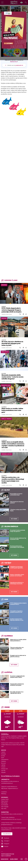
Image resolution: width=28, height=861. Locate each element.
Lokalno (3, 752)
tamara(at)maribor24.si (7, 819)
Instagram (6, 843)
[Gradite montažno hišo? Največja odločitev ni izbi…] (4, 621)
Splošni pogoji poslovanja (7, 854)
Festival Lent (4, 768)
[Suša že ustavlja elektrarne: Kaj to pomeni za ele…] (4, 540)
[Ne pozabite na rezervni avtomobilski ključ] (4, 496)
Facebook (6, 838)
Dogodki (3, 772)
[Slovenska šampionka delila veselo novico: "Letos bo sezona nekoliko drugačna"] (14, 360)
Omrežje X (6, 840)
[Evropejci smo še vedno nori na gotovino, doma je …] (4, 658)
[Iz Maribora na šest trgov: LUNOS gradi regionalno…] (4, 569)
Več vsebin (14, 518)
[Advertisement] (14, 182)
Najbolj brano (14, 859)
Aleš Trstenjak (4, 806)
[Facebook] (23, 314)
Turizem (3, 767)
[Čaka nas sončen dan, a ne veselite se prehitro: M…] (4, 650)
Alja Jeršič (3, 808)
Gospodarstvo (4, 759)
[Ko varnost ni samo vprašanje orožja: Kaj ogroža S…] (4, 532)
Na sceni (3, 763)
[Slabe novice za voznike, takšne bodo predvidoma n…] (4, 642)
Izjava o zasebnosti (6, 855)
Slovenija (3, 754)
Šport (2, 757)
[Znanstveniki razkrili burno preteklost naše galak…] (4, 686)
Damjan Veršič (5, 799)
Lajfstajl (3, 765)
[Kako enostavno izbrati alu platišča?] (4, 504)
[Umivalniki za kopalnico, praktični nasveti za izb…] (4, 613)
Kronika (3, 755)
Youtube (6, 846)
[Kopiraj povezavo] (25, 314)
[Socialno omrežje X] (20, 314)
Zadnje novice (4, 859)
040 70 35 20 (17, 819)
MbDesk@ (3, 793)
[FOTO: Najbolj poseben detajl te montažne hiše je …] (4, 605)
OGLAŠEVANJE (7, 833)
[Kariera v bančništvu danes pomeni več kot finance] (4, 577)
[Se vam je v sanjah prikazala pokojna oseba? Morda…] (4, 678)
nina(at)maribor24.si (6, 829)
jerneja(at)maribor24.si (6, 824)
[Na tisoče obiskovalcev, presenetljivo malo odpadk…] (4, 548)
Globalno (3, 761)
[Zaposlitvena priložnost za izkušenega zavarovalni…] (4, 585)
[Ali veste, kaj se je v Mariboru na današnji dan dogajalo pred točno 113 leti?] (14, 326)
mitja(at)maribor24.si (13, 788)
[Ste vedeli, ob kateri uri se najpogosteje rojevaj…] (4, 694)
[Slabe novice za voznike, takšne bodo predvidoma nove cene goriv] (14, 393)
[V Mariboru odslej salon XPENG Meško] (4, 512)
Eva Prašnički (4, 804)
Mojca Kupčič (4, 801)
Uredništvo (4, 791)
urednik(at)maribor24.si (7, 783)
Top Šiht (3, 770)
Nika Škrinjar (4, 803)
